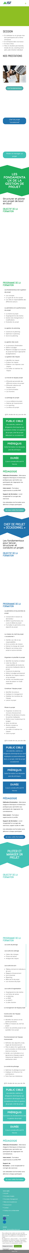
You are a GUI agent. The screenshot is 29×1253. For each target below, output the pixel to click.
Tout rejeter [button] (5, 1249)
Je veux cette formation (14, 510)
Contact (6, 1207)
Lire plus (12, 1249)
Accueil (6, 1193)
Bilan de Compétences (10, 1202)
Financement (7, 1205)
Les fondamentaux (14, 88)
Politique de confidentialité (11, 1210)
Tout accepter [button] (18, 1246)
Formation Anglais (9, 1196)
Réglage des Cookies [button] (7, 1246)
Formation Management (11, 1199)
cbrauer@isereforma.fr (13, 1229)
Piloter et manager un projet (14, 155)
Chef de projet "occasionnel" (14, 121)
